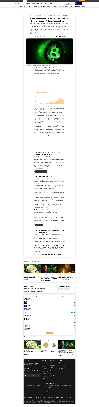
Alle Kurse (33, 3)
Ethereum (41, 3)
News (51, 362)
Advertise (77, 0)
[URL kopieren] (44, 36)
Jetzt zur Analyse (39, 225)
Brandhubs (52, 372)
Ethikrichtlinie (44, 375)
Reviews (51, 367)
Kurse (51, 364)
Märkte (48, 15)
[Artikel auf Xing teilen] (39, 36)
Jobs (42, 365)
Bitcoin (37, 3)
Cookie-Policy (44, 385)
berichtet (61, 116)
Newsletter (52, 373)
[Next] (3, 405)
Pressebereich (62, 370)
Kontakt (60, 365)
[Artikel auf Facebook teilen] (33, 36)
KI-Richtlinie (44, 380)
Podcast (51, 368)
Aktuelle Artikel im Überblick (38, 15)
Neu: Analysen (27, 3)
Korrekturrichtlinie (45, 378)
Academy (52, 370)
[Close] (5, 406)
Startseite (31, 15)
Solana (51, 3)
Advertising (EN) (62, 366)
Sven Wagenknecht (37, 32)
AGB (47, 391)
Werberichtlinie (45, 376)
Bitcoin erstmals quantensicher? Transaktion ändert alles (34, 289)
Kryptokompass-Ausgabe (52, 166)
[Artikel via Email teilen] (42, 36)
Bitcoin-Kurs (38, 67)
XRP (45, 3)
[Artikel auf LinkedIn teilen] (37, 36)
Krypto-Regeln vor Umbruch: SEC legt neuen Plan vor (33, 291)
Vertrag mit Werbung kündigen (53, 385)
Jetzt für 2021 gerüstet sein (41, 171)
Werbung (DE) (61, 368)
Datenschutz (44, 370)
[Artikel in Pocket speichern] (40, 36)
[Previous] (1, 405)
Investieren (52, 365)
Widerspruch (50, 387)
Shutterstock (33, 65)
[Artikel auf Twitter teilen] (35, 36)
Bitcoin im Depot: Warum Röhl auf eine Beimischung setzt (34, 288)
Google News (53, 375)
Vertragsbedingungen (31, 385)
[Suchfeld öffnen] (83, 4)
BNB (48, 3)
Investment (44, 15)
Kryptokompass (56, 237)
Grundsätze (44, 373)
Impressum (44, 368)
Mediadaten (44, 366)
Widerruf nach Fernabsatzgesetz (66, 385)
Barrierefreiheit (45, 371)
